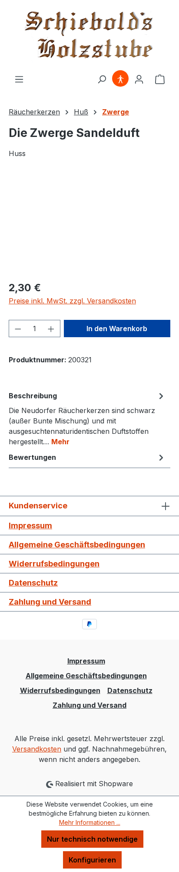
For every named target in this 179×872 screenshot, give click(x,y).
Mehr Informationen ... (89, 822)
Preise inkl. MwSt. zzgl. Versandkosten (72, 300)
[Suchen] (101, 79)
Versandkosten (36, 749)
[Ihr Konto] (139, 79)
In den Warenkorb (116, 328)
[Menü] (19, 79)
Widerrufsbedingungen (54, 563)
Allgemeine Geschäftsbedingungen (77, 544)
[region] (89, 224)
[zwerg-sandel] (89, 224)
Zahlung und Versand (50, 601)
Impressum (30, 525)
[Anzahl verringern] (18, 328)
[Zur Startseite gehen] (89, 36)
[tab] (87, 418)
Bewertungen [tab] (32, 457)
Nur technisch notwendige (92, 839)
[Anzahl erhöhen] (51, 328)
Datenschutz (33, 582)
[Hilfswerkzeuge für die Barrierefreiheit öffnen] (120, 79)
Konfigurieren (92, 860)
